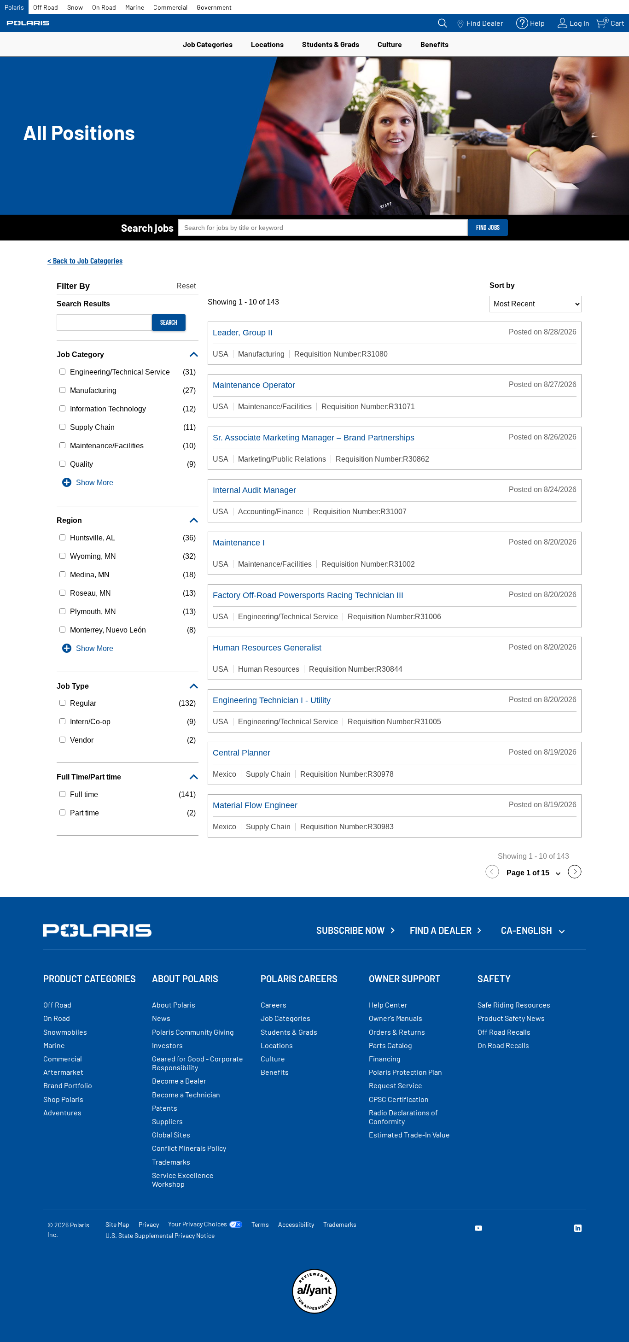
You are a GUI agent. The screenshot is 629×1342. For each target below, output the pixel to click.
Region (69, 520)
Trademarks (339, 1224)
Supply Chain (92, 427)
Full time (84, 794)
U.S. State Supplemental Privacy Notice (160, 1235)
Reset (186, 286)
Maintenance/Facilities (107, 446)
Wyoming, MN (93, 556)
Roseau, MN (90, 593)
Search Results (83, 304)
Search (168, 322)
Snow (75, 7)
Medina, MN (90, 575)
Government (214, 7)
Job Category (80, 354)
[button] (494, 873)
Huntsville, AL (92, 538)
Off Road (45, 7)
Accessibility (296, 1224)
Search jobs (147, 228)
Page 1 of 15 (529, 873)
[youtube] (478, 1229)
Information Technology (108, 409)
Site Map (117, 1224)
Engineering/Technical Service (120, 372)
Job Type (73, 686)
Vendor (81, 740)
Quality (81, 464)
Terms (260, 1224)
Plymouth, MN (93, 611)
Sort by (502, 285)
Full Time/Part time (89, 777)
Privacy (149, 1224)
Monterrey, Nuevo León (108, 630)
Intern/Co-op (90, 722)
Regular (83, 703)
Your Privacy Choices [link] (197, 1224)
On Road (104, 7)
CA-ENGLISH (527, 930)
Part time (84, 813)
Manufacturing (93, 390)
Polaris (14, 7)
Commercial (170, 7)
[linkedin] (578, 1229)
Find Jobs (488, 227)
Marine (134, 7)
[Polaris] (28, 23)
